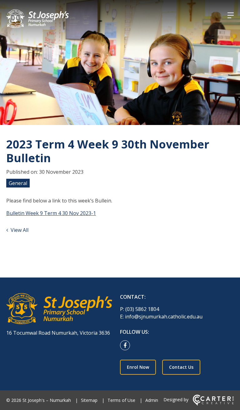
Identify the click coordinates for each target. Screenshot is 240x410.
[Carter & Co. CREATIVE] (213, 404)
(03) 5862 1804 (142, 309)
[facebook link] (126, 345)
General (18, 183)
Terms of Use (121, 400)
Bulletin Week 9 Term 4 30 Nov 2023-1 (51, 213)
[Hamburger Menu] (231, 15)
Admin (151, 400)
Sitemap (89, 400)
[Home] (59, 309)
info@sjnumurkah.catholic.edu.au (163, 316)
